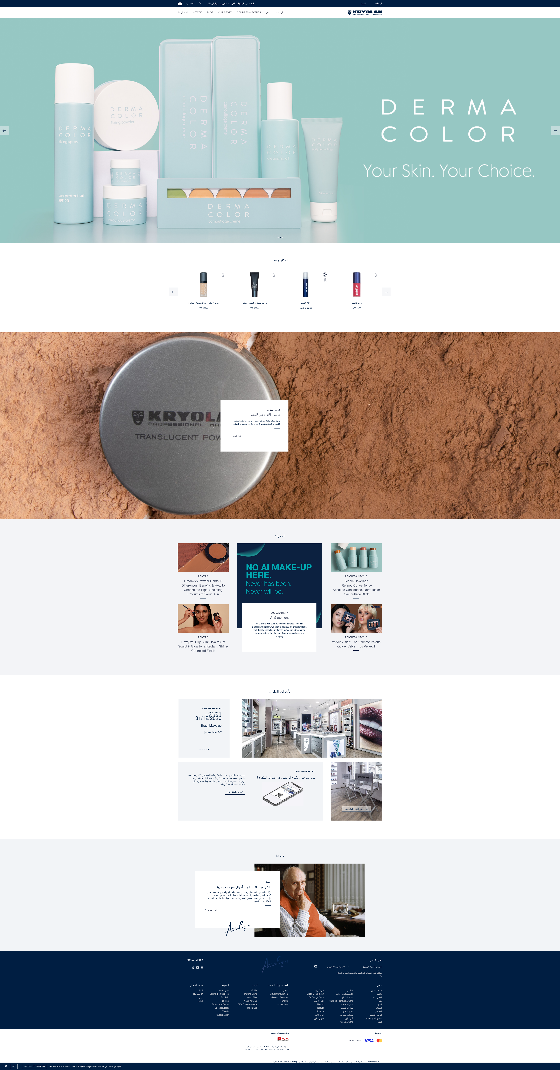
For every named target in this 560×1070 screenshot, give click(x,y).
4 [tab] (202, 749)
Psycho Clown (250, 993)
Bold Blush (252, 1007)
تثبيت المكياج (347, 997)
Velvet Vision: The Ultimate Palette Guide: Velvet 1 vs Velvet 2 (356, 643)
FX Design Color (316, 997)
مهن (201, 997)
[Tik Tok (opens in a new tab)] (193, 967)
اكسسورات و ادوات (344, 993)
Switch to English (34, 1066)
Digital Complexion (315, 993)
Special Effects (222, 1007)
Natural (320, 1004)
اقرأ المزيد (236, 435)
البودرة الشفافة (273, 409)
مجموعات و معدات (374, 1018)
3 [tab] (278, 237)
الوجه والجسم (376, 1014)
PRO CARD (197, 993)
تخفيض (379, 993)
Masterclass (282, 1004)
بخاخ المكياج (348, 1011)
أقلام (380, 1021)
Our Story (225, 12)
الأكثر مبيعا (377, 997)
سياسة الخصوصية (325, 1061)
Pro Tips (203, 576)
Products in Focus (356, 576)
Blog (210, 12)
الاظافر (379, 1011)
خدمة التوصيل (356, 1061)
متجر (268, 12)
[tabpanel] (204, 716)
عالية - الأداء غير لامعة (265, 414)
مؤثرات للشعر (347, 1007)
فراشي (350, 990)
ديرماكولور (319, 990)
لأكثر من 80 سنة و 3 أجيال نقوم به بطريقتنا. (241, 887)
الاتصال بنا (183, 12)
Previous (555, 130)
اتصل (200, 990)
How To (197, 12)
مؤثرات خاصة (347, 1004)
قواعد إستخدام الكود (307, 1061)
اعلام (200, 1000)
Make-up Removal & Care (341, 1000)
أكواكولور (349, 1018)
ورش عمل (283, 990)
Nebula (320, 1007)
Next (4, 130)
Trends (225, 1011)
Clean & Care (346, 1021)
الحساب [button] (190, 3)
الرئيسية (279, 12)
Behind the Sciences (219, 993)
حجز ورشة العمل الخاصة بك (356, 808)
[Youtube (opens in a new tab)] (197, 967)
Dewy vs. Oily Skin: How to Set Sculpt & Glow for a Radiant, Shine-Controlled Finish (203, 646)
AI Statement (279, 617)
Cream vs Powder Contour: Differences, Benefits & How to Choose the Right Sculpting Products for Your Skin (203, 587)
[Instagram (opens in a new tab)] (202, 967)
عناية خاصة (319, 1014)
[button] (180, 4)
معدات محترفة (346, 1014)
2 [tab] (280, 237)
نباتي (380, 1000)
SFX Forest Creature (247, 1004)
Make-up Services (279, 997)
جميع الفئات (224, 990)
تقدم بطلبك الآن (235, 791)
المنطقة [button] (378, 3)
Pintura (320, 1011)
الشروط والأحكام (341, 1061)
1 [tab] (282, 237)
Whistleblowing (290, 1061)
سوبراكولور (319, 1018)
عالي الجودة (319, 1000)
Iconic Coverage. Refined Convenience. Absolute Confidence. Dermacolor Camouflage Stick (356, 587)
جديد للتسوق (376, 990)
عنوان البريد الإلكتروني (336, 966)
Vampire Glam (250, 1000)
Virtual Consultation (279, 993)
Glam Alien (252, 997)
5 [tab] (200, 749)
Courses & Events (249, 12)
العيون (379, 1004)
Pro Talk (225, 997)
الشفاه (379, 1007)
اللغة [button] (363, 3)
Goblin (254, 990)
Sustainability (279, 612)
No (13, 1066)
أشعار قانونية (277, 1061)
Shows (284, 1000)
